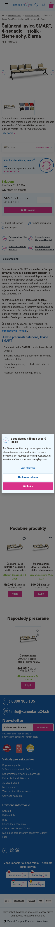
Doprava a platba (11, 765)
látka (30, 425)
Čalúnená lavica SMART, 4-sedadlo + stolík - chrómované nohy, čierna (41, 567)
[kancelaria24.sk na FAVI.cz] (7, 749)
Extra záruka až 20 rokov (18, 239)
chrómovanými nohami (14, 330)
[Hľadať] (36, 5)
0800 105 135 (23, 701)
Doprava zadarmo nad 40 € (17, 248)
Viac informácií (28, 468)
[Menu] (6, 5)
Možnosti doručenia (16, 190)
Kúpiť (28, 685)
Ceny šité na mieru (12, 795)
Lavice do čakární (37, 386)
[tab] (12, 259)
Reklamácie (8, 815)
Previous (3, 72)
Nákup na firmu (10, 787)
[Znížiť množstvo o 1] (39, 200)
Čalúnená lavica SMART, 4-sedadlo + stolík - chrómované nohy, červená (14, 567)
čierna (31, 406)
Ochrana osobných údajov (16, 828)
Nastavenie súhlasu (28, 477)
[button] (14, 585)
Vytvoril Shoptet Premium (21, 921)
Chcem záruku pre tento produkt (19, 169)
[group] (15, 567)
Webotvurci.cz (44, 921)
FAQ (4, 837)
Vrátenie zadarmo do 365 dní (18, 769)
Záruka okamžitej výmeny (16, 791)
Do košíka (29, 210)
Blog (4, 819)
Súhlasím (28, 486)
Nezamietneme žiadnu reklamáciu (44, 239)
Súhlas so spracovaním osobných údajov (24, 832)
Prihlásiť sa (43, 727)
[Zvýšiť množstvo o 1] (49, 200)
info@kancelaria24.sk (30, 711)
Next (53, 72)
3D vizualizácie (10, 782)
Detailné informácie (28, 133)
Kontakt (6, 810)
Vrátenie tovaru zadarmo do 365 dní (44, 248)
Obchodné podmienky (14, 824)
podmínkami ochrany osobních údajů (20, 737)
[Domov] (4, 16)
